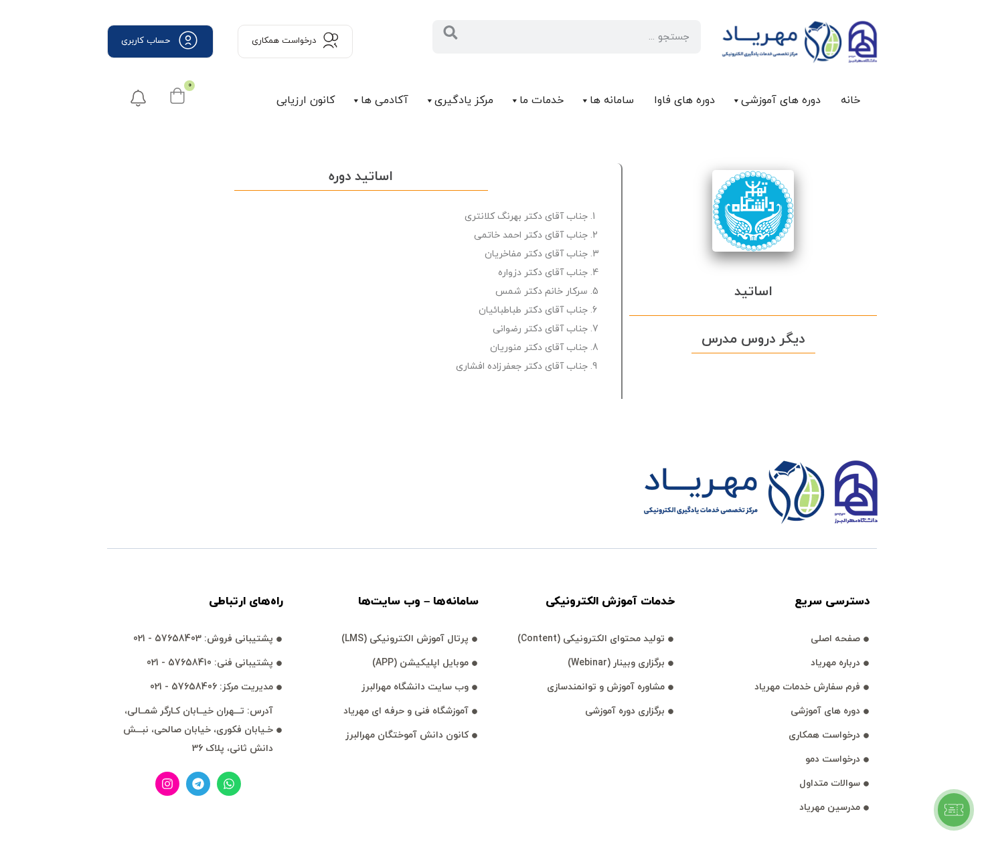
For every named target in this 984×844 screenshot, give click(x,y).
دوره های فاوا (684, 100)
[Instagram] (167, 784)
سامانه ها (612, 100)
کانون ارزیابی (305, 100)
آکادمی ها (384, 100)
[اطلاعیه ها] (137, 98)
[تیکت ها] (954, 810)
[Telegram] (198, 784)
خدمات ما (541, 100)
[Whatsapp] (229, 784)
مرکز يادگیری (463, 100)
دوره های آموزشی (781, 100)
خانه (850, 100)
